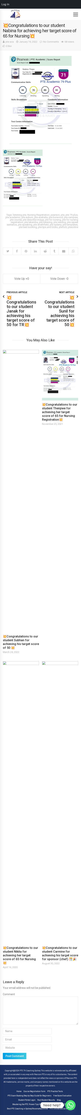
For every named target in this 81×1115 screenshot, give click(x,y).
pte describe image (33, 219)
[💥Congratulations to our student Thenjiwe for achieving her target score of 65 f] (60, 375)
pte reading (59, 222)
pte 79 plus (72, 214)
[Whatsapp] (70, 1105)
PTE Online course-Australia (62, 1109)
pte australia (41, 217)
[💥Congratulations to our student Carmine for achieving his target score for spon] (60, 802)
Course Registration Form (34, 1091)
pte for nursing (53, 219)
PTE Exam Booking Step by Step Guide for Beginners (29, 1096)
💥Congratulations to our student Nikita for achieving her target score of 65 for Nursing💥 (20, 955)
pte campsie (71, 217)
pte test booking (28, 227)
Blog (59, 1100)
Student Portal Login (26, 1100)
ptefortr (63, 227)
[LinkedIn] (35, 251)
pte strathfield (41, 224)
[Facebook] (17, 251)
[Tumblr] (54, 251)
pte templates (70, 224)
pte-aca (9, 41)
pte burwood (56, 217)
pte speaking (25, 224)
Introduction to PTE (59, 1104)
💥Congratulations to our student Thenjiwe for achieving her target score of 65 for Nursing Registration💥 (59, 412)
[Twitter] (8, 251)
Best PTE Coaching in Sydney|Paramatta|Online (27, 1109)
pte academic (12, 217)
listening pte (19, 214)
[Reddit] (45, 251)
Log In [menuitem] (5, 4)
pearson (55, 214)
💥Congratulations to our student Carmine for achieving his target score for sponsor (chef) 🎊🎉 (60, 953)
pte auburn (27, 217)
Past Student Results (46, 1100)
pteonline (73, 227)
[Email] (64, 251)
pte (62, 214)
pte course (16, 219)
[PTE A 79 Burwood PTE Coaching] (16, 14)
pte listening (45, 222)
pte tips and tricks (48, 227)
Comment (9, 994)
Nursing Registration (38, 214)
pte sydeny (55, 224)
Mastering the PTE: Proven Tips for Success (30, 1104)
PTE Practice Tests (55, 1091)
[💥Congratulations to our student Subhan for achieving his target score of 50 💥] (21, 491)
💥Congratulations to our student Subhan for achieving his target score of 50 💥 (21, 642)
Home (18, 1091)
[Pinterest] (26, 251)
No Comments (51, 41)
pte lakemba (31, 222)
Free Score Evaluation (62, 1096)
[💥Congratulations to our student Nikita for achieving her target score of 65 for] (21, 802)
